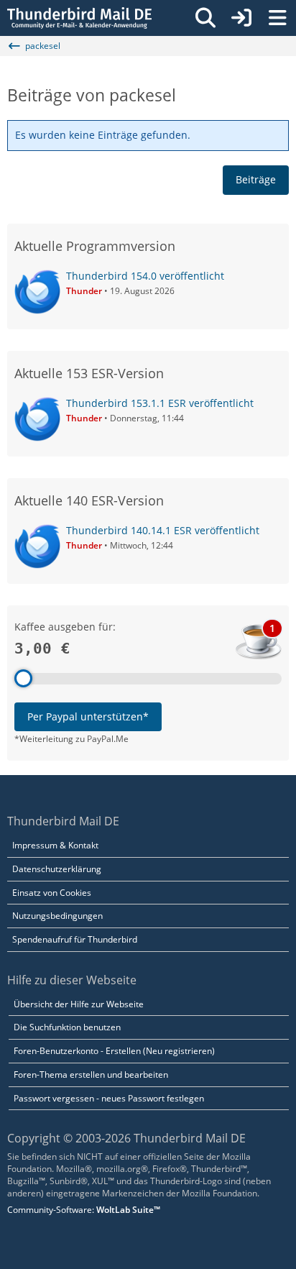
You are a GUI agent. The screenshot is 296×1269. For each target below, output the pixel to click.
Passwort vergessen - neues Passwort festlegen (109, 1098)
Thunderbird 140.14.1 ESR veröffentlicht (162, 530)
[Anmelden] (241, 18)
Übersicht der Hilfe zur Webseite (79, 1004)
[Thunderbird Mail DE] (79, 18)
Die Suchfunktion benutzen (67, 1027)
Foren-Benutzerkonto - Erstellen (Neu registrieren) (114, 1051)
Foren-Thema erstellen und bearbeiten (91, 1074)
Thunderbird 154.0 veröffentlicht (145, 276)
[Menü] (277, 18)
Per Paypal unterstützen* (88, 716)
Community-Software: (83, 1210)
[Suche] (205, 18)
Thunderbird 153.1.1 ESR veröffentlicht (160, 403)
